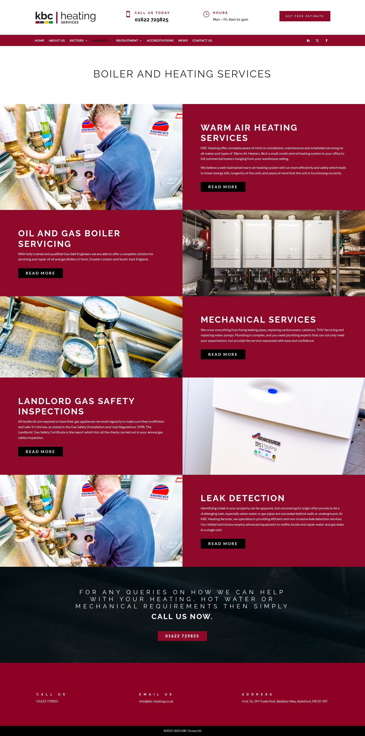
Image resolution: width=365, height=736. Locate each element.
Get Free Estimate (305, 16)
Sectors (76, 40)
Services (100, 40)
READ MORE (223, 186)
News (183, 40)
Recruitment (127, 40)
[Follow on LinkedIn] (308, 40)
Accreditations (160, 40)
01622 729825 (151, 19)
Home (39, 40)
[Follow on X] (317, 40)
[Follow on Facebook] (326, 40)
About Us (57, 40)
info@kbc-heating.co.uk (156, 701)
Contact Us (202, 40)
